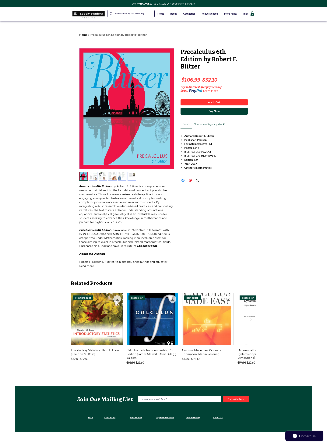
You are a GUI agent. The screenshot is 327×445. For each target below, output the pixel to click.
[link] (186, 124)
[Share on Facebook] (183, 180)
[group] (163, 329)
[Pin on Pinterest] (190, 180)
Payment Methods (165, 417)
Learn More (210, 91)
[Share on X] (197, 180)
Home (83, 34)
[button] (189, 13)
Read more (86, 266)
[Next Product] (251, 319)
